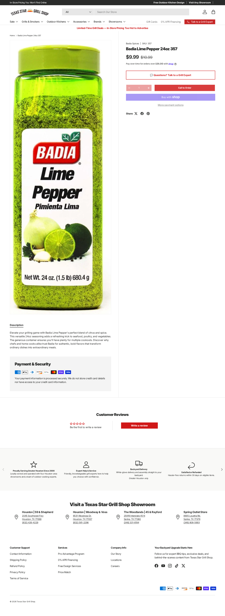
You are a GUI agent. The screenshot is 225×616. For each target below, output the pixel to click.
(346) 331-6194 (131, 522)
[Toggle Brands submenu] (104, 21)
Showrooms (115, 21)
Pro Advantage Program (71, 553)
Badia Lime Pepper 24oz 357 (29, 35)
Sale (12, 21)
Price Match (64, 572)
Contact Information (20, 553)
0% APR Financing (171, 21)
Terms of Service (19, 578)
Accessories (79, 21)
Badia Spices (132, 43)
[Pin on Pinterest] (148, 113)
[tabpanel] (60, 340)
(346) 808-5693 (192, 522)
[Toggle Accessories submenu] (89, 21)
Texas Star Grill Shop (26, 601)
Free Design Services (69, 566)
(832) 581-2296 (81, 522)
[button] (213, 12)
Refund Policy (17, 566)
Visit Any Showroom (200, 2)
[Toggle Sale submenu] (17, 21)
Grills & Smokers (30, 21)
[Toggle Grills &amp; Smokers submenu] (42, 21)
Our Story (116, 553)
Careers (115, 566)
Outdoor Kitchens (56, 21)
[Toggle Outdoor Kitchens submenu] (68, 21)
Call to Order (184, 87)
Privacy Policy (17, 572)
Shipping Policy (18, 559)
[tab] (16, 325)
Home (12, 35)
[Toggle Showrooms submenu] (124, 21)
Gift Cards (151, 21)
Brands (97, 21)
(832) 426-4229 (30, 522)
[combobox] (125, 12)
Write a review (139, 425)
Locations (116, 559)
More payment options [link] (171, 104)
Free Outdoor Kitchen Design (169, 2)
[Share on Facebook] (142, 113)
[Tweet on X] (136, 113)
